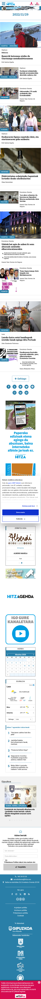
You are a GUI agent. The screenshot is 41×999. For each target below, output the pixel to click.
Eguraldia (20, 681)
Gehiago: (11, 719)
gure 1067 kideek (14, 483)
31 (25, 660)
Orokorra (13, 46)
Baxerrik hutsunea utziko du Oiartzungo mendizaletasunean (17, 57)
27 (9, 660)
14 (24, 665)
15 (29, 665)
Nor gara (20, 890)
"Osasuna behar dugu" (19, 750)
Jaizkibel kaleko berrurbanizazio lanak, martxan (19, 742)
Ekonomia (4, 97)
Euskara (4, 77)
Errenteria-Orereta (26, 88)
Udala (12, 237)
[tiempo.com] (33, 685)
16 (33, 665)
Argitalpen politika (20, 908)
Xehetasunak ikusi (28, 506)
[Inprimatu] (26, 393)
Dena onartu (20, 512)
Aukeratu (19, 519)
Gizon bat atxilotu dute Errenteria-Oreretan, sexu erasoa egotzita (20, 257)
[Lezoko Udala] (20, 967)
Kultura (12, 77)
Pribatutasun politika (20, 913)
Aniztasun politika (20, 910)
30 (21, 660)
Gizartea (4, 46)
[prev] (7, 654)
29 (17, 660)
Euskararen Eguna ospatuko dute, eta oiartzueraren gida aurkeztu (20, 138)
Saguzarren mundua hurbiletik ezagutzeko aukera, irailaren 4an (19, 758)
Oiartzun (4, 50)
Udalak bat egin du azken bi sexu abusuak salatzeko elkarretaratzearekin (18, 246)
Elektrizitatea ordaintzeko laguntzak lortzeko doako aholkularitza (20, 177)
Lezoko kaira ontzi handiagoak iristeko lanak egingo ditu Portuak (19, 338)
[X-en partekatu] (15, 387)
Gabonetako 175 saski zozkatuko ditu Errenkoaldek (28, 93)
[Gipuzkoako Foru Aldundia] (20, 931)
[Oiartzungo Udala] (20, 979)
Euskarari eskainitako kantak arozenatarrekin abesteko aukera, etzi (29, 73)
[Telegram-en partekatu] (32, 387)
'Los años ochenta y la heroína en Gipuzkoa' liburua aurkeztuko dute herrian (29, 198)
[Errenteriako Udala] (20, 943)
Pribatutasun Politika (11, 862)
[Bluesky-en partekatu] (26, 387)
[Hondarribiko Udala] (20, 955)
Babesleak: (20, 923)
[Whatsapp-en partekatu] (15, 393)
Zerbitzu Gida (20, 528)
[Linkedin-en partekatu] (20, 393)
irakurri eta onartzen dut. (20, 862)
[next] (33, 654)
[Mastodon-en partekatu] (20, 387)
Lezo (3, 334)
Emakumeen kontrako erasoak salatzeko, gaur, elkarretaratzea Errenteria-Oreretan (17, 253)
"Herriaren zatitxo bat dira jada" (20, 733)
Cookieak (20, 916)
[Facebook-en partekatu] (9, 387)
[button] (23, 719)
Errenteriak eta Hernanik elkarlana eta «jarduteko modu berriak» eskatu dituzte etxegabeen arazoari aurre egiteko (20, 812)
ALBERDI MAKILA (20, 553)
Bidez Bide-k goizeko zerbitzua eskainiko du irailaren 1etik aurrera (19, 767)
